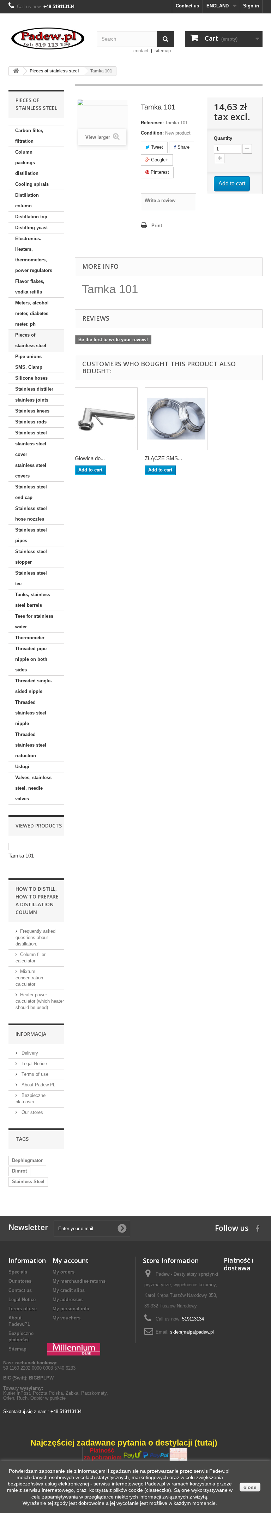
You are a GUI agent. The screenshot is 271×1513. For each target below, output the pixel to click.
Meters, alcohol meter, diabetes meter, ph (32, 313)
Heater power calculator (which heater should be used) (40, 1001)
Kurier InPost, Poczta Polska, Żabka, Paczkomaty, (55, 1393)
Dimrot (19, 1171)
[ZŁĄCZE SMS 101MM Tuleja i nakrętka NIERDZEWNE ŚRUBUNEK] (176, 418)
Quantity (223, 138)
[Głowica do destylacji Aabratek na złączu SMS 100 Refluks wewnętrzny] (106, 418)
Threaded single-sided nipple (33, 686)
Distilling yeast (31, 227)
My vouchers (66, 1318)
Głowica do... (90, 458)
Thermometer (29, 637)
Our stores (31, 1112)
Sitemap (17, 1349)
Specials (17, 1272)
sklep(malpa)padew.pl (192, 1332)
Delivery (29, 1053)
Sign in (251, 5)
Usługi (22, 766)
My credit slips (69, 1290)
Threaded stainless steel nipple (30, 713)
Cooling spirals (32, 184)
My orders (63, 1272)
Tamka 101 (21, 856)
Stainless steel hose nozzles (31, 514)
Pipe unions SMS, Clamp (28, 362)
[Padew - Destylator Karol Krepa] (47, 38)
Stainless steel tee (31, 578)
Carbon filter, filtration (29, 136)
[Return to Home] (16, 71)
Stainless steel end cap (31, 492)
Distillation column (27, 200)
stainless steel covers (30, 471)
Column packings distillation (26, 162)
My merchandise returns (79, 1281)
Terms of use (34, 1074)
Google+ (159, 159)
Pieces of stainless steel (30, 340)
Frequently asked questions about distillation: (35, 937)
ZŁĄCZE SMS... (163, 458)
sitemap (163, 50)
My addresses (68, 1299)
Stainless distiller (34, 389)
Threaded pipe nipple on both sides (31, 659)
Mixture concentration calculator (29, 978)
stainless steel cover (30, 449)
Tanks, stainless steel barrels (32, 600)
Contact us (187, 5)
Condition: (152, 133)
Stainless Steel (28, 1181)
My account (71, 1260)
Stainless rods (31, 422)
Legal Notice (33, 1063)
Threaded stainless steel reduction (30, 745)
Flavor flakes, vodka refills (29, 287)
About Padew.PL (37, 1084)
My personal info (71, 1308)
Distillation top (31, 216)
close (250, 1487)
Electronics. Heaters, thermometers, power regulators (33, 254)
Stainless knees (32, 411)
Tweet (156, 147)
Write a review (160, 200)
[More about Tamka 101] (8, 846)
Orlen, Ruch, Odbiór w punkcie (34, 1398)
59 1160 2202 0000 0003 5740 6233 (39, 1365)
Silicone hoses (31, 378)
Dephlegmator (27, 1160)
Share (182, 147)
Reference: (152, 122)
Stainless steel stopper (31, 557)
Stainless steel (31, 432)
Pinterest (159, 172)
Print (156, 225)
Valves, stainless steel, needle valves (33, 788)
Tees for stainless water (34, 621)
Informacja (31, 1034)
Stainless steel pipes (31, 535)
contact (141, 50)
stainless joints (31, 400)
